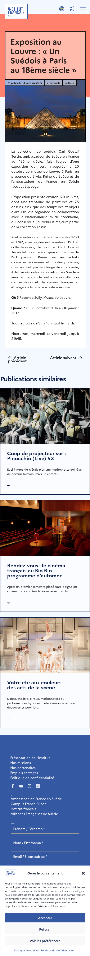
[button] (83, 873)
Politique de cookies (26, 950)
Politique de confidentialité (57, 950)
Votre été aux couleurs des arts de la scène (34, 685)
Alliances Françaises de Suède (34, 813)
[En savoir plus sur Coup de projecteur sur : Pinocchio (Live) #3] (45, 415)
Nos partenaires (23, 767)
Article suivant (66, 357)
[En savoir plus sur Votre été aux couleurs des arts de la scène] (45, 644)
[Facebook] (13, 786)
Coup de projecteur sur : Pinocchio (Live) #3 (36, 455)
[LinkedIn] (38, 786)
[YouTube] (21, 786)
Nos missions (20, 762)
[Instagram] (29, 786)
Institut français (23, 808)
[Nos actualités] (72, 8)
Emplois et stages (24, 772)
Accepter (45, 918)
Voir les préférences (45, 940)
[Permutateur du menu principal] (82, 8)
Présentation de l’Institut (30, 757)
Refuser (45, 929)
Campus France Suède (28, 803)
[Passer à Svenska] (62, 9)
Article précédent (17, 358)
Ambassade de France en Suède (36, 798)
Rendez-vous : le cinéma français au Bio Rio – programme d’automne (36, 570)
